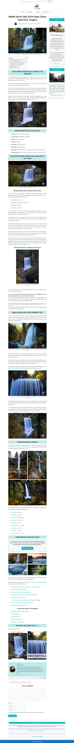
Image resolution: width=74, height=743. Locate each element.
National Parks (24, 1)
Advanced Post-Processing (17, 621)
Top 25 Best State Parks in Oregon (19, 597)
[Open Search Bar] (52, 12)
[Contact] (51, 1)
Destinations (29, 12)
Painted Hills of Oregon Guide (18, 600)
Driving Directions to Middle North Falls (17, 63)
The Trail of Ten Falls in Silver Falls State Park (20, 447)
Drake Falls (13, 512)
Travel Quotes (32, 1)
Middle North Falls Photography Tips (16, 65)
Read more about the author (21, 674)
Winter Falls (14, 520)
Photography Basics (15, 614)
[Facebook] (44, 1)
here (18, 244)
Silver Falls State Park (13, 193)
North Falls (13, 530)
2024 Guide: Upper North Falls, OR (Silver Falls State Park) (21, 681)
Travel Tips (39, 1)
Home (23, 12)
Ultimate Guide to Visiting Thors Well (19, 605)
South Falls (13, 528)
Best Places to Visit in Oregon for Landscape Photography (24, 594)
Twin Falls (13, 522)
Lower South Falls (15, 525)
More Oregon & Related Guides (15, 67)
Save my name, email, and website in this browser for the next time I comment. (26, 712)
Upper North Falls (15, 533)
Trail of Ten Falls (31, 83)
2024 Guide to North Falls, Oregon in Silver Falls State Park (21, 682)
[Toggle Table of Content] (26, 58)
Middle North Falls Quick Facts (15, 60)
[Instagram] (46, 1)
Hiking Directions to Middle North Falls (17, 64)
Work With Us (46, 12)
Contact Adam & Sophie (37, 736)
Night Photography (15, 616)
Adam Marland (25, 23)
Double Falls (14, 515)
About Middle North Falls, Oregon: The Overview (18, 59)
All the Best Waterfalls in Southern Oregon (21, 592)
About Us (38, 12)
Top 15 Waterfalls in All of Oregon (19, 589)
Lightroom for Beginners (17, 619)
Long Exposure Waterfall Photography (20, 611)
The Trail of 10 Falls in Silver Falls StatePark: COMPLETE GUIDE (25, 587)
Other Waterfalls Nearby (14, 66)
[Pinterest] (49, 1)
